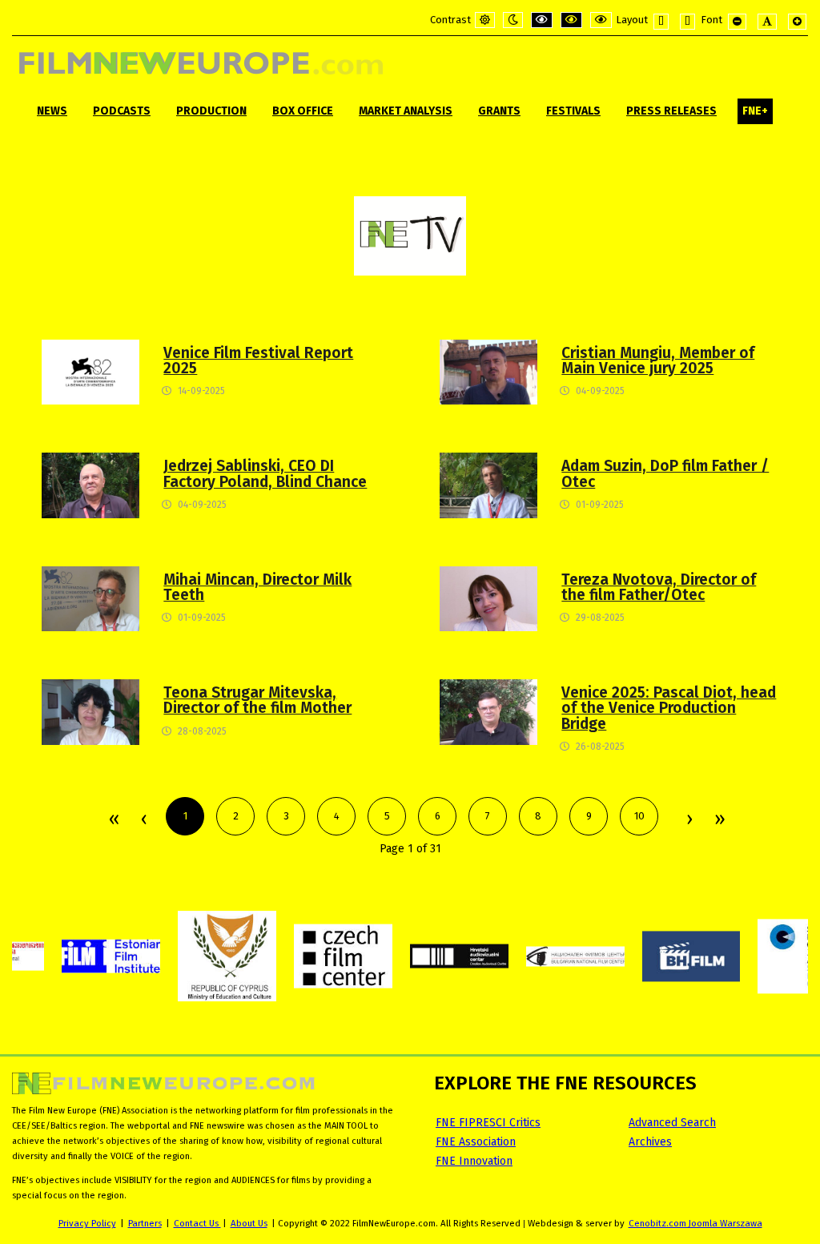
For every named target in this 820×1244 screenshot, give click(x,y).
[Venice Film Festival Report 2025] (90, 371)
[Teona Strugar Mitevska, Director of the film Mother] (90, 711)
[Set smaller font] (737, 21)
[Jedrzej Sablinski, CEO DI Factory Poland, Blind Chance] (90, 485)
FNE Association (476, 1142)
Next (688, 820)
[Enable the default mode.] (485, 20)
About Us (249, 1223)
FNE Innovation (474, 1161)
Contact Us (197, 1223)
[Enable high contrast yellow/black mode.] (601, 20)
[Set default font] (767, 21)
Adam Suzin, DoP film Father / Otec (665, 473)
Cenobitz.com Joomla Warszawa (695, 1223)
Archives (650, 1142)
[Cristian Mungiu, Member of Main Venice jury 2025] (488, 371)
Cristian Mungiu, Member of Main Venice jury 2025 (657, 360)
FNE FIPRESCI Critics (488, 1122)
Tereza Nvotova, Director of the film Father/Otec (658, 587)
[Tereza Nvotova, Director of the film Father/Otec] (488, 598)
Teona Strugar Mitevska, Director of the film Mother (257, 700)
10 (639, 816)
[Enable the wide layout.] (687, 21)
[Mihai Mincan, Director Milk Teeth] (90, 598)
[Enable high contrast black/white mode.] (542, 20)
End (718, 820)
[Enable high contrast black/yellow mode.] (571, 20)
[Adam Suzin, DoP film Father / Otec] (488, 485)
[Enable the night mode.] (513, 20)
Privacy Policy (87, 1223)
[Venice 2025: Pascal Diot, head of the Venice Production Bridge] (488, 711)
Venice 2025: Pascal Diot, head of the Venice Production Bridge (668, 707)
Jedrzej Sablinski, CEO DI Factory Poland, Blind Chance (265, 473)
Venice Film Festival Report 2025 (258, 360)
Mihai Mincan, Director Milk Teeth (257, 587)
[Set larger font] (797, 21)
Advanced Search (672, 1122)
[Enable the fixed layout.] (661, 21)
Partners (145, 1223)
